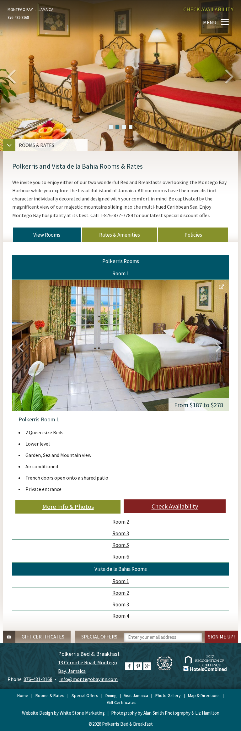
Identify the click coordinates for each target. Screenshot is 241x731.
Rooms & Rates (49, 695)
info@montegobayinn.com (88, 679)
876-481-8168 (38, 679)
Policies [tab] (193, 234)
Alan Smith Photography (166, 713)
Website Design (37, 713)
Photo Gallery (168, 695)
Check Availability (175, 506)
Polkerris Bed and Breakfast (120, 22)
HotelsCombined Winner (204, 663)
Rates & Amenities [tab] (119, 234)
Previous (21, 347)
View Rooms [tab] (46, 234)
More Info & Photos (68, 506)
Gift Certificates (122, 702)
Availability (208, 9)
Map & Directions (204, 695)
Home (22, 695)
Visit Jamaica (136, 695)
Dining (111, 695)
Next (219, 347)
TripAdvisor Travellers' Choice (168, 666)
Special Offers (85, 695)
